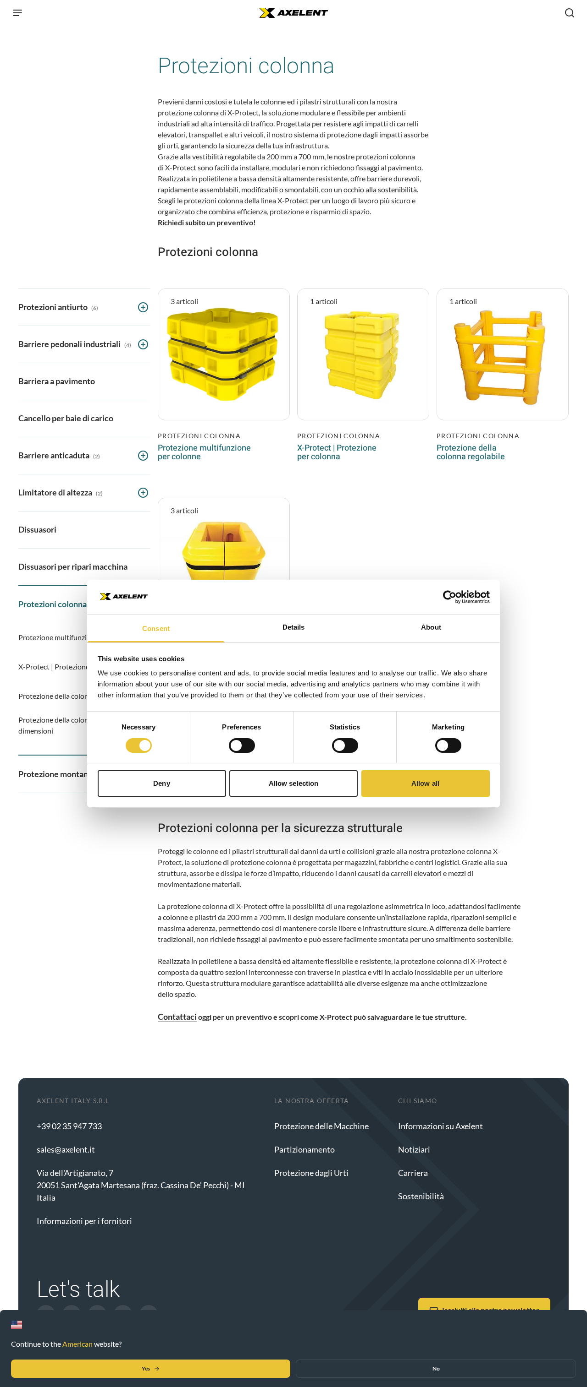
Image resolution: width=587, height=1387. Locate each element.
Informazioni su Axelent (440, 1126)
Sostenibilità (421, 1196)
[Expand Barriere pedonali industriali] (143, 344)
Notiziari (414, 1149)
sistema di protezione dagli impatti (348, 134)
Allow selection (294, 783)
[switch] (242, 745)
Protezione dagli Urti (311, 1173)
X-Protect (180, 167)
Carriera (413, 1173)
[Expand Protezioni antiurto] (143, 307)
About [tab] (431, 627)
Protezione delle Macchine (321, 1126)
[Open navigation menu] (17, 13)
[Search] (569, 13)
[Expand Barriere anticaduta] (143, 455)
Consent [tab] (156, 628)
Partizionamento (304, 1149)
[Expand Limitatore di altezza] (143, 492)
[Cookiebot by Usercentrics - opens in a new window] (450, 597)
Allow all (425, 783)
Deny (161, 783)
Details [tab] (293, 627)
